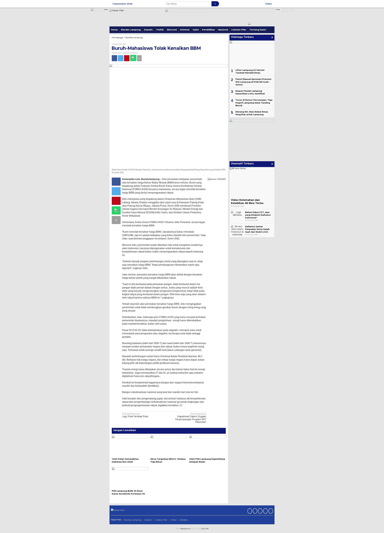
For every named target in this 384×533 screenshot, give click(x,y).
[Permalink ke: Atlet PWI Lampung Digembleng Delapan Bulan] (207, 446)
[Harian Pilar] (117, 10)
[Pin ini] (126, 58)
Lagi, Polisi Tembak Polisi (135, 415)
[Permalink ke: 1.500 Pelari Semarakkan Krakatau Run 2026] (130, 446)
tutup (106, 9)
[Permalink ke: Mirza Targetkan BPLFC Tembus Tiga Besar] (168, 446)
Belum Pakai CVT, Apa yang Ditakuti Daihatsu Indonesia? (258, 215)
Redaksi (184, 520)
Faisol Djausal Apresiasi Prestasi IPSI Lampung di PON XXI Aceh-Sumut (253, 82)
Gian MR (205, 528)
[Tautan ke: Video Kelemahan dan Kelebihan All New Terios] (252, 182)
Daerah (148, 520)
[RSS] (270, 511)
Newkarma (185, 528)
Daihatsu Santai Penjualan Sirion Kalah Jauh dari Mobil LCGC (257, 229)
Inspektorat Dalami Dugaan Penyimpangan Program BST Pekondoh (190, 417)
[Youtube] (265, 511)
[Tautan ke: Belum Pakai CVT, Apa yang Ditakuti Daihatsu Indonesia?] (237, 213)
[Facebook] (249, 511)
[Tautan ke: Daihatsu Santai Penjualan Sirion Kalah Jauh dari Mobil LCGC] (237, 230)
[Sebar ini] (114, 58)
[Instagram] (259, 511)
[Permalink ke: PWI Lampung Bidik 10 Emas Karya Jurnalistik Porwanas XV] (130, 477)
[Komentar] (139, 58)
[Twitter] (254, 511)
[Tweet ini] (120, 58)
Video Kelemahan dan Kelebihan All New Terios (247, 202)
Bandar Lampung (130, 53)
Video (174, 520)
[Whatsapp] (133, 58)
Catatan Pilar (161, 520)
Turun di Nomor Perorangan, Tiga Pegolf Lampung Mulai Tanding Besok (254, 102)
